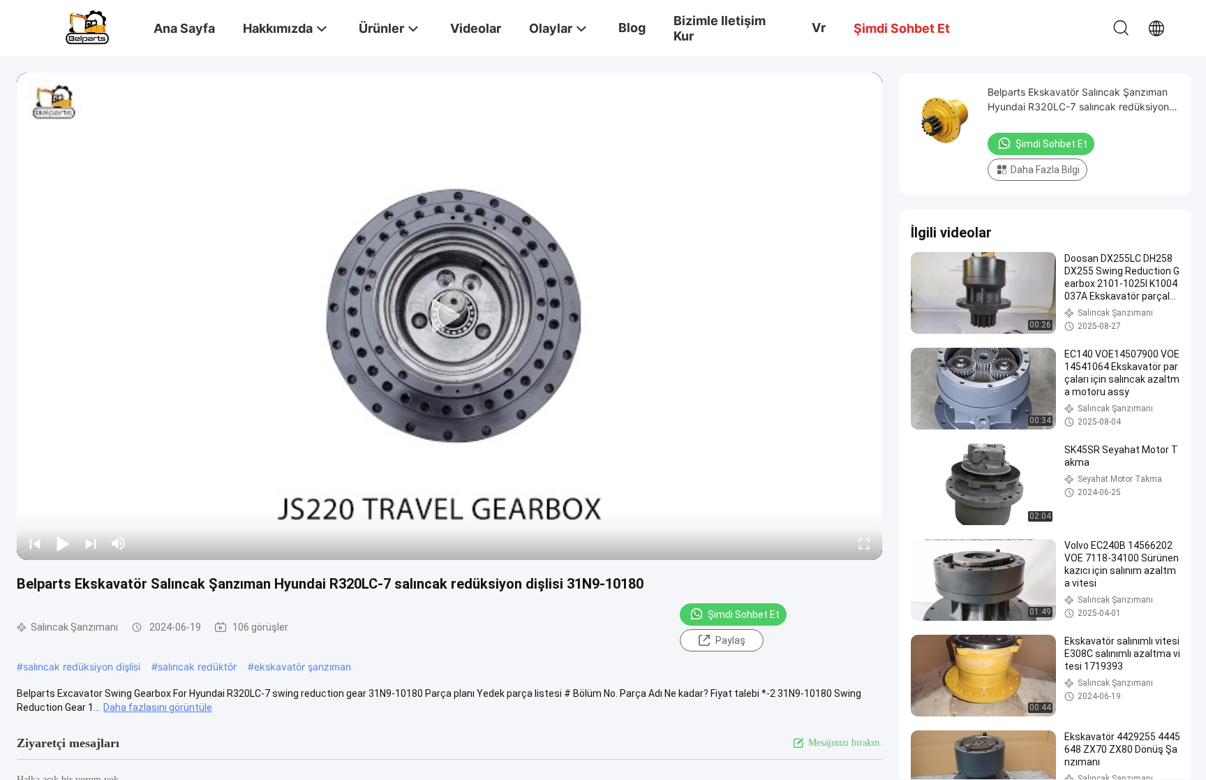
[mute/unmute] (119, 543)
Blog (632, 27)
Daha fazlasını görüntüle (157, 707)
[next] (91, 543)
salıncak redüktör (197, 666)
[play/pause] (63, 543)
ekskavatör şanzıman (302, 666)
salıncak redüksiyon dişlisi (81, 666)
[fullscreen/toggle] (864, 543)
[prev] (35, 543)
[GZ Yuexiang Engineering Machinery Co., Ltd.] (87, 26)
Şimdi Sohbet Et (744, 614)
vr (819, 27)
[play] (449, 316)
